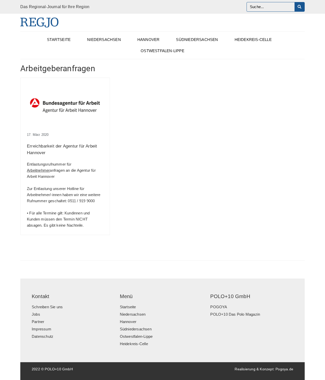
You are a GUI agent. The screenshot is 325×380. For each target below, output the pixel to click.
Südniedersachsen (197, 40)
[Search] (299, 6)
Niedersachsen (104, 40)
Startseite (59, 40)
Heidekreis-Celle (253, 40)
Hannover (148, 40)
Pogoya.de (284, 369)
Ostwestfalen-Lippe (162, 51)
